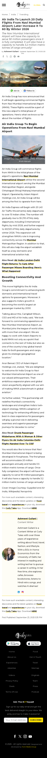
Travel (35, 662)
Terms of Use (12, 692)
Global (37, 5)
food (39, 501)
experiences (18, 504)
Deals (11, 686)
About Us (11, 657)
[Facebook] (14, 737)
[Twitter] (20, 737)
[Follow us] (30, 91)
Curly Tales (11, 508)
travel (5, 504)
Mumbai (31, 240)
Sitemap (35, 668)
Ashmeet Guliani (11, 51)
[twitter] (7, 56)
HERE (34, 508)
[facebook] (3, 56)
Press (35, 686)
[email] (18, 56)
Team (35, 681)
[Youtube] (30, 736)
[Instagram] (25, 737)
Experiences (11, 662)
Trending (23, 14)
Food (35, 651)
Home (5, 14)
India (13, 14)
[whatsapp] (11, 56)
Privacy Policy (12, 681)
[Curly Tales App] (13, 643)
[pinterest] (15, 56)
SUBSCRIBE (36, 720)
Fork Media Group (29, 747)
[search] (44, 5)
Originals (35, 675)
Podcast (35, 692)
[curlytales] (23, 638)
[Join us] (15, 91)
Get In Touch (35, 657)
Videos (12, 675)
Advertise (12, 668)
